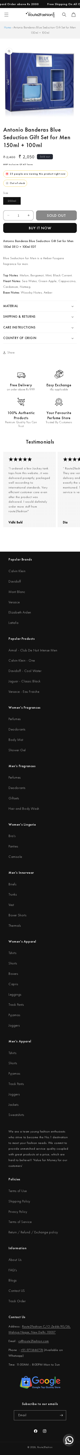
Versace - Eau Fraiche (24, 691)
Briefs (12, 884)
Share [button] (11, 352)
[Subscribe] (61, 1415)
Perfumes (15, 719)
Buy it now (40, 227)
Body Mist (16, 739)
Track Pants (16, 1004)
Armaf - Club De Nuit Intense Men (33, 650)
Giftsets (14, 798)
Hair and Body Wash (24, 808)
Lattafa (13, 622)
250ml (14, 202)
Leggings (15, 994)
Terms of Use (18, 1191)
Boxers (13, 973)
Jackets (13, 1104)
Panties (13, 846)
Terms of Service (20, 1222)
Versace (14, 602)
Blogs (13, 1280)
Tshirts (12, 953)
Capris (13, 984)
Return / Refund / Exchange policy (33, 1232)
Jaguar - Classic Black (24, 681)
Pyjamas (14, 1015)
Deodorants (17, 729)
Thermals (15, 925)
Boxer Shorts (17, 915)
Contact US (17, 1290)
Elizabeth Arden (20, 612)
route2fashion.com (36, 1341)
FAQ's (13, 1270)
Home (7, 27)
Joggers (14, 1025)
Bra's (12, 836)
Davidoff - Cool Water (25, 671)
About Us (15, 1259)
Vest (11, 905)
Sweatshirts (16, 1115)
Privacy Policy (18, 1211)
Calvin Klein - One (22, 660)
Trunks (13, 894)
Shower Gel (17, 750)
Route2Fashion (44, 1447)
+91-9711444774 (32, 1350)
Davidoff (15, 581)
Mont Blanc (17, 592)
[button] (64, 14)
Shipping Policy (19, 1201)
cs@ (20, 1341)
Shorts (13, 963)
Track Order (17, 1301)
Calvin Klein (17, 571)
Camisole (15, 856)
